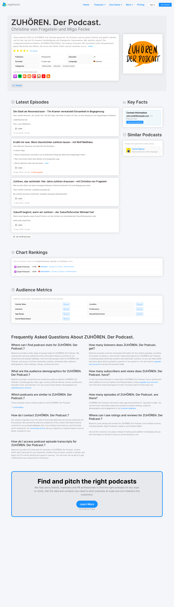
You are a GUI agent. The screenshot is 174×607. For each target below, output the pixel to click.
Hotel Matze (138, 149)
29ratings (33, 51)
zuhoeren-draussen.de (41, 190)
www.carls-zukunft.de (21, 220)
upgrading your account (21, 388)
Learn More (87, 504)
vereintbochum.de (20, 120)
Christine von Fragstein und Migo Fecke (50, 29)
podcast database (128, 408)
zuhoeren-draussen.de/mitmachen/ (53, 194)
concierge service (37, 428)
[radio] (14, 50)
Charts (18, 85)
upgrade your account (148, 382)
